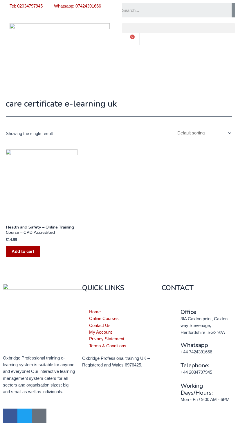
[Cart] (131, 39)
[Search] (233, 10)
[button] (178, 28)
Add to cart (23, 251)
